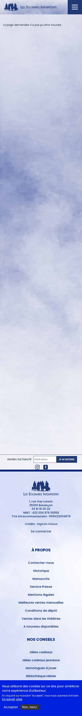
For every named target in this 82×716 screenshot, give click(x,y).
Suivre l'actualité (19, 459)
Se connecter (41, 531)
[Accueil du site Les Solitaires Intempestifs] (41, 7)
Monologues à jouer (41, 668)
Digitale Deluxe (47, 524)
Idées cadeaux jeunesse (41, 660)
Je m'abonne (67, 459)
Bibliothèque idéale (41, 676)
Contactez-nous (41, 563)
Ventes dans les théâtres (41, 618)
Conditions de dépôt (41, 610)
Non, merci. (30, 707)
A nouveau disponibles (41, 626)
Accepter (11, 707)
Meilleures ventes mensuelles (41, 602)
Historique (41, 571)
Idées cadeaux (41, 652)
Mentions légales (41, 595)
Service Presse (41, 586)
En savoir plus (12, 699)
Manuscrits (41, 579)
